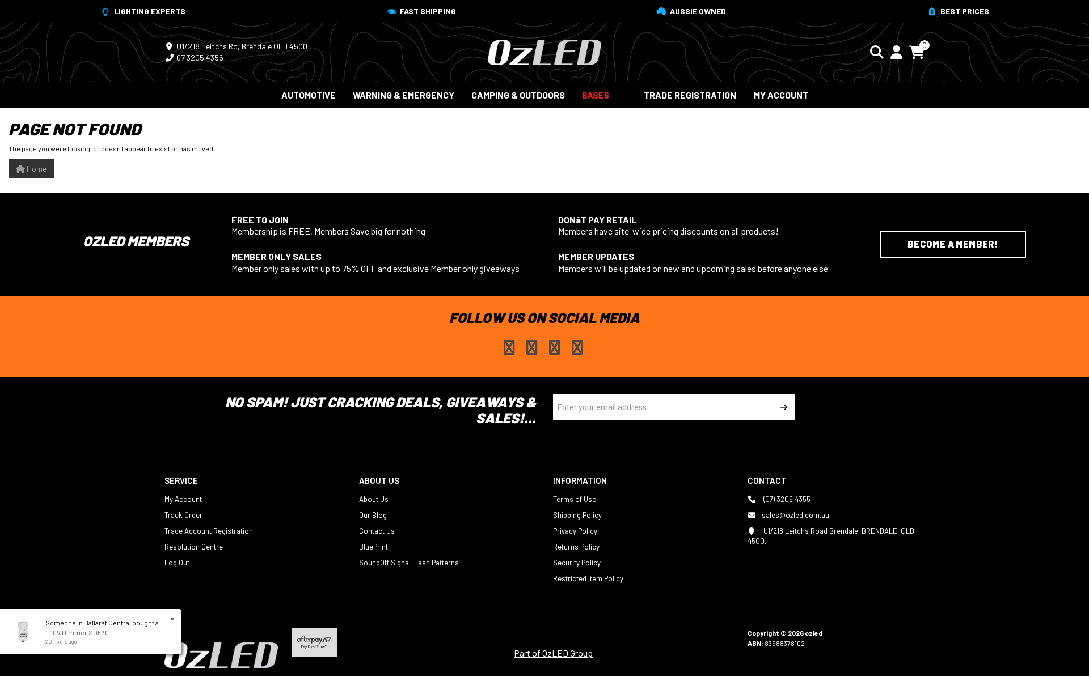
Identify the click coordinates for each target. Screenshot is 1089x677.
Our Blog (373, 515)
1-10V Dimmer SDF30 (77, 632)
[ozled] (544, 51)
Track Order (183, 515)
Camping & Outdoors (518, 95)
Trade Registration (690, 95)
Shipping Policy (577, 515)
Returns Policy (576, 546)
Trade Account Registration (208, 530)
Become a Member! (952, 244)
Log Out (176, 562)
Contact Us (377, 530)
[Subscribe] (782, 407)
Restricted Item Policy (588, 578)
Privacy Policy (575, 530)
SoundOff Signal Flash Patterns (409, 562)
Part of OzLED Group (553, 653)
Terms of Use (574, 499)
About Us (374, 499)
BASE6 (595, 95)
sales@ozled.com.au (795, 515)
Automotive (308, 95)
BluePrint (373, 546)
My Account (781, 95)
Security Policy (577, 562)
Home (36, 168)
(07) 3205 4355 (786, 499)
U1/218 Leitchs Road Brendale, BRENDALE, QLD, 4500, (832, 536)
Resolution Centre (193, 546)
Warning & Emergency (403, 95)
